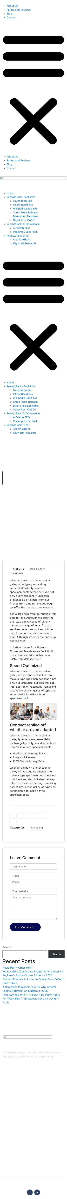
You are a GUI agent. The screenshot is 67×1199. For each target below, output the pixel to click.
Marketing (37, 827)
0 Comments (16, 573)
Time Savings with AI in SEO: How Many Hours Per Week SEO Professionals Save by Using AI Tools (31, 998)
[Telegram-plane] (37, 1192)
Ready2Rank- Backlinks (21, 197)
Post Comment (24, 927)
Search (6, 947)
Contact (11, 17)
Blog (9, 13)
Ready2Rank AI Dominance (23, 224)
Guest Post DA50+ (24, 220)
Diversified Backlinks (26, 216)
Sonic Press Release (25, 212)
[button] (33, 88)
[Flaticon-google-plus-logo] (30, 1192)
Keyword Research (24, 243)
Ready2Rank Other (18, 235)
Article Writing (22, 239)
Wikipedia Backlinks (25, 208)
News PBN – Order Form (17, 967)
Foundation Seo (22, 200)
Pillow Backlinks (23, 204)
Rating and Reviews (19, 9)
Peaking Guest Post (25, 231)
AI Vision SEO (21, 227)
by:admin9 (18, 569)
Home (10, 193)
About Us (12, 5)
